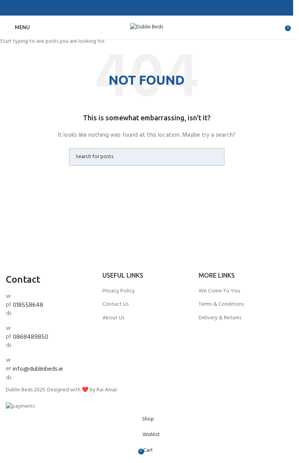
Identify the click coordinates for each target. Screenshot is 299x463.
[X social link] (137, 8)
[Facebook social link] (128, 8)
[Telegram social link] (165, 8)
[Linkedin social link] (156, 8)
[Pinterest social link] (146, 8)
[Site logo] (146, 27)
